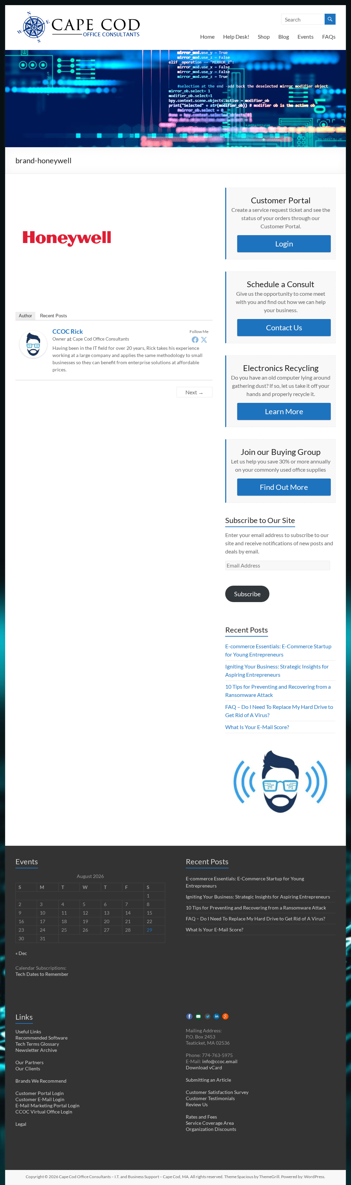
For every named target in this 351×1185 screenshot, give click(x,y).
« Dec (21, 953)
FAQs (329, 36)
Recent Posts (53, 315)
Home (207, 36)
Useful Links (28, 1031)
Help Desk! (236, 36)
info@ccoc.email (220, 1061)
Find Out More (284, 487)
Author (25, 315)
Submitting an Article (208, 1080)
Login (284, 243)
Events (306, 36)
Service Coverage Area (210, 1123)
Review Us (197, 1104)
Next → (194, 392)
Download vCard (204, 1067)
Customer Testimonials (210, 1098)
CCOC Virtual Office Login (43, 1111)
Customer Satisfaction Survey (217, 1092)
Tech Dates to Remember (42, 974)
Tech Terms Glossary (37, 1044)
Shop (264, 36)
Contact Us (284, 327)
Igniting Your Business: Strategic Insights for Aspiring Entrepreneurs (258, 897)
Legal (20, 1124)
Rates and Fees (201, 1117)
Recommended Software (41, 1038)
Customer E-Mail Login (39, 1099)
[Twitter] (204, 339)
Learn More (284, 411)
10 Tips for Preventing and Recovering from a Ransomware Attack (256, 907)
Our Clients (27, 1068)
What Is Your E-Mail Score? (257, 727)
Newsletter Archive (36, 1050)
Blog (283, 36)
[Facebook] (195, 339)
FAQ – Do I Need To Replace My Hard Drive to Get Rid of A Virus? (255, 918)
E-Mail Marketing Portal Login (47, 1105)
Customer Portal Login (39, 1093)
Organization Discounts (211, 1129)
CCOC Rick (67, 331)
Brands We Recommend (40, 1081)
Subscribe (247, 594)
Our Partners (29, 1062)
